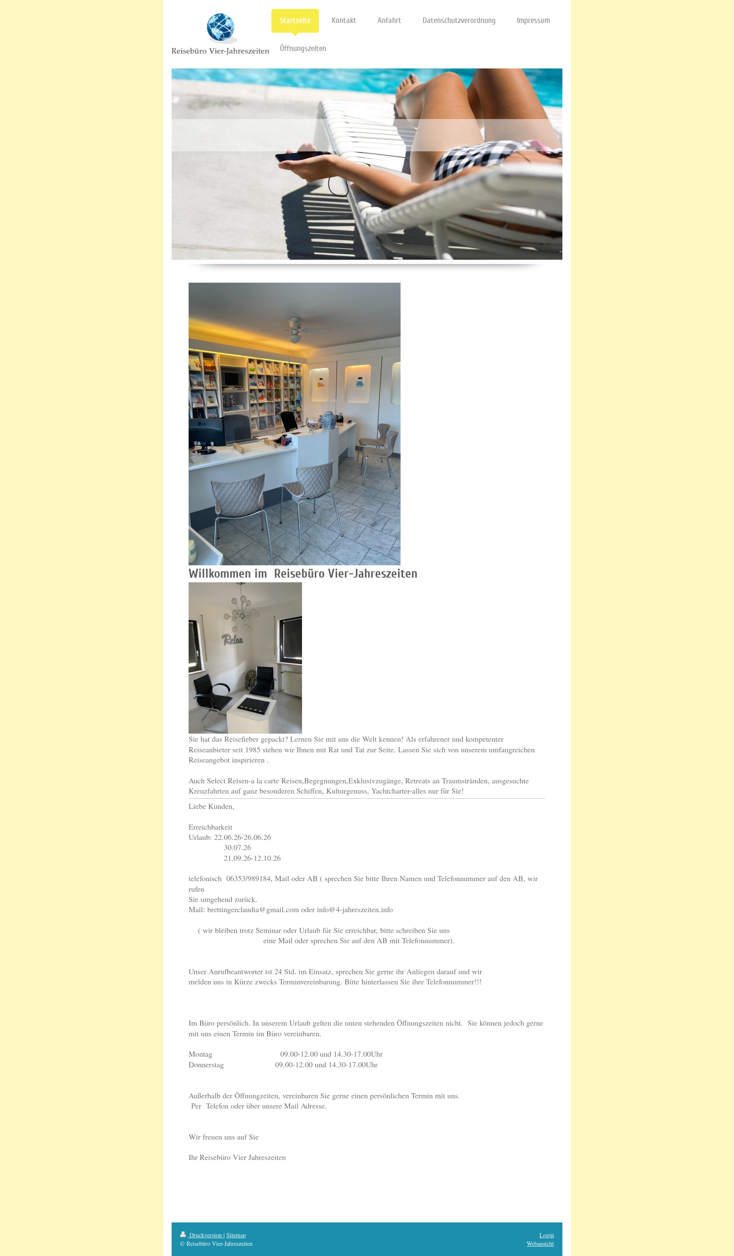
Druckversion (205, 1235)
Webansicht (540, 1243)
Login (546, 1235)
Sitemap (236, 1235)
